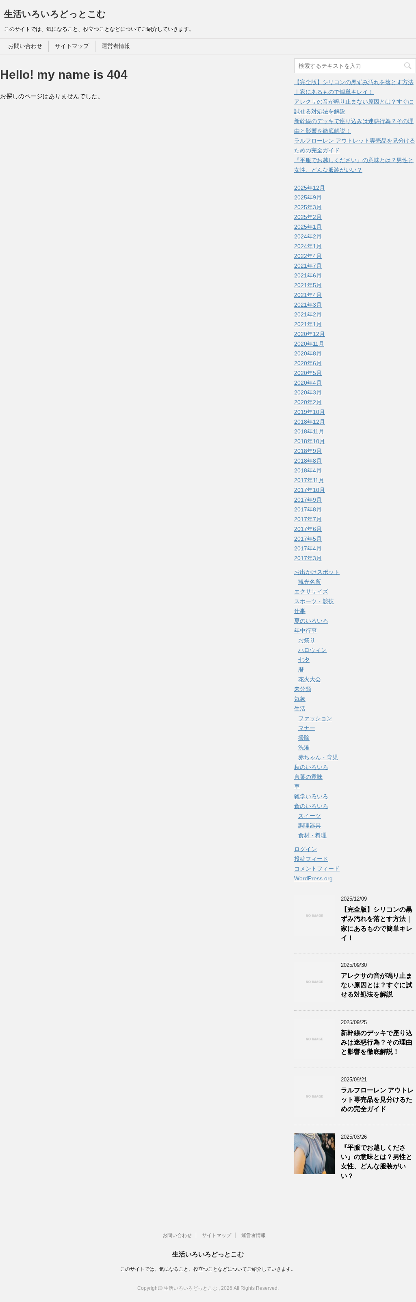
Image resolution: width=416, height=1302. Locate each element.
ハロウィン (312, 650)
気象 (300, 698)
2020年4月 (308, 382)
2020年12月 (309, 334)
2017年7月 (308, 519)
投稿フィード (311, 859)
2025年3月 (308, 207)
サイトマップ (72, 46)
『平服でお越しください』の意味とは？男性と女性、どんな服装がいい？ (376, 1161)
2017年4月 (308, 548)
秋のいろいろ (311, 767)
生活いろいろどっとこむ (55, 14)
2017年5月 (308, 538)
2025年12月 (309, 187)
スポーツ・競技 (314, 601)
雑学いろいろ (311, 796)
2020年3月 (308, 392)
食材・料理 (312, 835)
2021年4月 (308, 295)
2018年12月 (309, 421)
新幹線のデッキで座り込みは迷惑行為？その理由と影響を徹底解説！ (376, 1042)
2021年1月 (308, 324)
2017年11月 (309, 480)
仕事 (300, 611)
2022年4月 (308, 256)
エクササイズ (311, 591)
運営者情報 (116, 46)
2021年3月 (308, 304)
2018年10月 (309, 441)
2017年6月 (308, 529)
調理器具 (309, 825)
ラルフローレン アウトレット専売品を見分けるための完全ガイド (377, 1100)
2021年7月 (308, 265)
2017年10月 (309, 490)
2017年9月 (308, 499)
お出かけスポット (317, 572)
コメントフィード (317, 868)
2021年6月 (308, 275)
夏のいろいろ (311, 620)
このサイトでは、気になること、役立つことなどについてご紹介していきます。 (208, 1269)
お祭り (306, 640)
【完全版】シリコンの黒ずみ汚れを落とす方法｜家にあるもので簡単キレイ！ (376, 923)
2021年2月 (308, 314)
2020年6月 (308, 363)
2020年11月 (309, 343)
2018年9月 (308, 451)
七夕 (304, 659)
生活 (300, 708)
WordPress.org (313, 878)
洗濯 (304, 747)
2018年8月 (308, 460)
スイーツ (309, 815)
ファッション (315, 718)
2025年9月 (308, 197)
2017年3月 (308, 558)
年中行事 (305, 630)
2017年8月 (308, 509)
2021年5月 (308, 285)
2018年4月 (308, 470)
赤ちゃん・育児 (318, 757)
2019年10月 (309, 412)
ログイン (305, 849)
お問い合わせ (25, 46)
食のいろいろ (311, 806)
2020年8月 (308, 353)
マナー (306, 728)
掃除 (304, 737)
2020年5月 (308, 373)
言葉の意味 (308, 776)
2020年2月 (308, 402)
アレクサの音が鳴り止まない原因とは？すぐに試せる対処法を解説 (376, 985)
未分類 (302, 689)
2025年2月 (308, 217)
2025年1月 (308, 226)
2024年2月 (308, 236)
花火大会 (309, 679)
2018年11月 (309, 431)
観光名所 (309, 581)
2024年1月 (308, 246)
